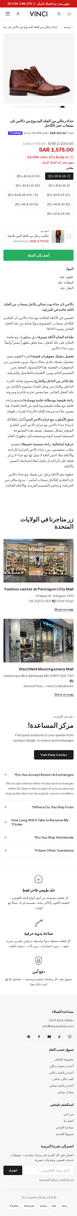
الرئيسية (69, 27)
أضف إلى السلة (38, 255)
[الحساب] (18, 14)
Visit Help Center (53, 755)
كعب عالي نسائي (63, 1079)
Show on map (64, 609)
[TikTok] (59, 1037)
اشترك (13, 1170)
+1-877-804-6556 (61, 1020)
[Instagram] (70, 1037)
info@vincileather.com (58, 1026)
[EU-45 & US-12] (58, 204)
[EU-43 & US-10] (58, 195)
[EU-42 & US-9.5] (28, 185)
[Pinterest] (29, 1037)
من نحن (69, 1114)
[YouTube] (49, 1037)
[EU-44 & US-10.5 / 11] (23, 195)
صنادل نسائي (66, 1092)
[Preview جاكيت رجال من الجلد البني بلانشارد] (58, 236)
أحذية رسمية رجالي (61, 1066)
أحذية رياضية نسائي (61, 1085)
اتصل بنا (69, 1121)
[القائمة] (69, 14)
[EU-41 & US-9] (59, 185)
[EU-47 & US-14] (58, 214)
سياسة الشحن (65, 1127)
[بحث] (59, 14)
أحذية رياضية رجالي (61, 1072)
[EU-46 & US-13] (26, 204)
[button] (38, 236)
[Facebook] (39, 1037)
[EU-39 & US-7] (59, 176)
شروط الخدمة (65, 1134)
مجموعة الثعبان (64, 1059)
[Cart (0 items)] (7, 14)
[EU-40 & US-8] (28, 176)
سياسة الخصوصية (48, 1179)
